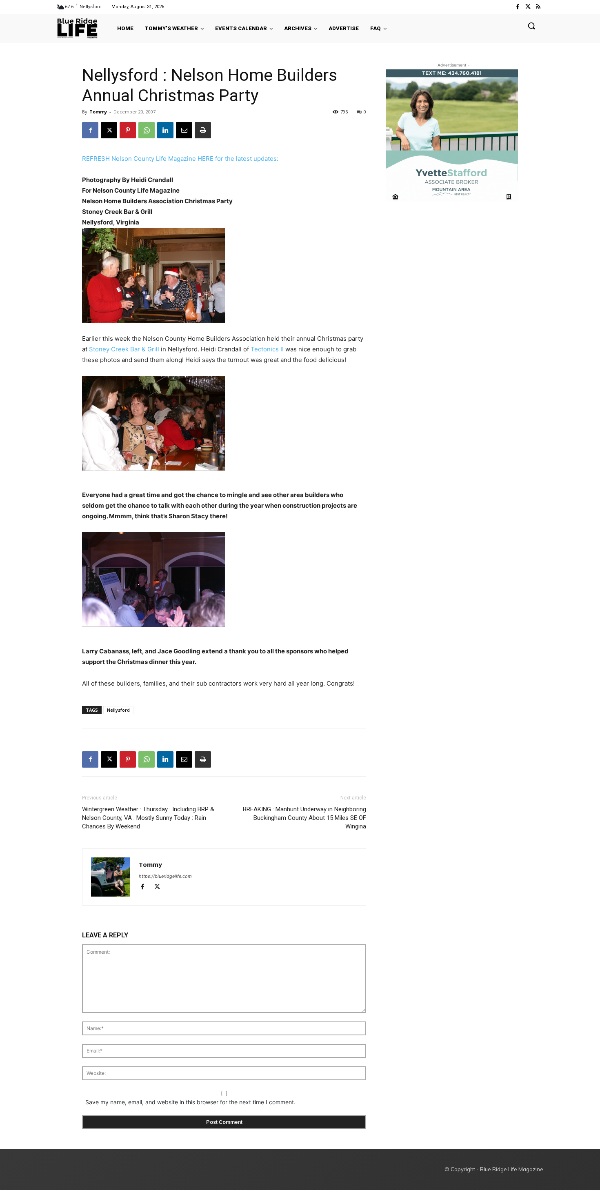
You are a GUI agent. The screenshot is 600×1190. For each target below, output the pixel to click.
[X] (109, 130)
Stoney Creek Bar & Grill (124, 349)
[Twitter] (528, 7)
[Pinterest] (128, 130)
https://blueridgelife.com (165, 876)
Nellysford (118, 710)
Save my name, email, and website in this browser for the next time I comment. (190, 1102)
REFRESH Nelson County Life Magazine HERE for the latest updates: (180, 158)
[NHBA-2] (224, 423)
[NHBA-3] (224, 579)
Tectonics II (267, 349)
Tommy (98, 112)
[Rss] (538, 7)
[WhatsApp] (146, 130)
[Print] (203, 130)
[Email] (184, 130)
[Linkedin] (165, 130)
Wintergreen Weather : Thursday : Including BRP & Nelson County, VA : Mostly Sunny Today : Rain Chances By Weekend (148, 818)
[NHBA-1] (224, 275)
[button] (531, 26)
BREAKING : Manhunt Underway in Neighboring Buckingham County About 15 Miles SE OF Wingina (304, 818)
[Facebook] (517, 7)
